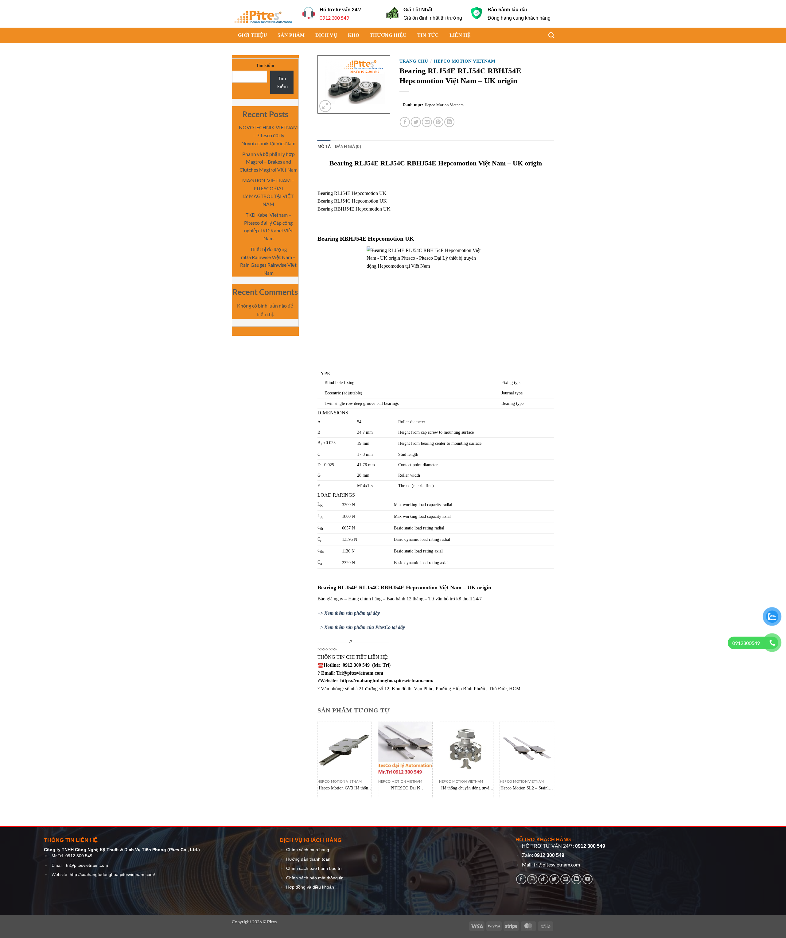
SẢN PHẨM (291, 35)
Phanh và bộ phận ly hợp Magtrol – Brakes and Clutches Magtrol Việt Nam (268, 161)
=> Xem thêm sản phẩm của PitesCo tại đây (361, 627)
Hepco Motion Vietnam (464, 61)
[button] (325, 106)
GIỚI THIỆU (252, 35)
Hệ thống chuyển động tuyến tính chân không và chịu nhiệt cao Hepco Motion (466, 788)
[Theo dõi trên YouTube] (587, 879)
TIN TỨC (428, 35)
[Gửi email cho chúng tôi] (565, 879)
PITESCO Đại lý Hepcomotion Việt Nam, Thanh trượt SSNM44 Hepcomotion (405, 788)
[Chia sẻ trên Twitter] (416, 122)
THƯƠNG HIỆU (388, 35)
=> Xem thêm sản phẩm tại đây (348, 613)
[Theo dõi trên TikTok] (543, 879)
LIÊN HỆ (460, 35)
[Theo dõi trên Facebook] (521, 879)
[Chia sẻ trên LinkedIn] (449, 122)
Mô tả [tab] (324, 146)
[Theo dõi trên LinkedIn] (576, 879)
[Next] (553, 762)
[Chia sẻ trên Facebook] (405, 122)
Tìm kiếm (265, 65)
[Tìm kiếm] (548, 35)
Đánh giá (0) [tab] (348, 146)
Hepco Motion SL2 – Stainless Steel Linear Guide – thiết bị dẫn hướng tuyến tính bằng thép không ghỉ (527, 788)
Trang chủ (413, 61)
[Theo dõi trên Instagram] (532, 879)
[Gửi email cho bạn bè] (427, 122)
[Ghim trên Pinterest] (438, 122)
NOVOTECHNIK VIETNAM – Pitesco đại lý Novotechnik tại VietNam (268, 135)
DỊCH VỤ (326, 35)
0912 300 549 (334, 18)
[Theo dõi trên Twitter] (554, 879)
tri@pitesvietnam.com (87, 865)
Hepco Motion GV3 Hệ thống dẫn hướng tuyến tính (344, 788)
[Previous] (317, 762)
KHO (353, 35)
